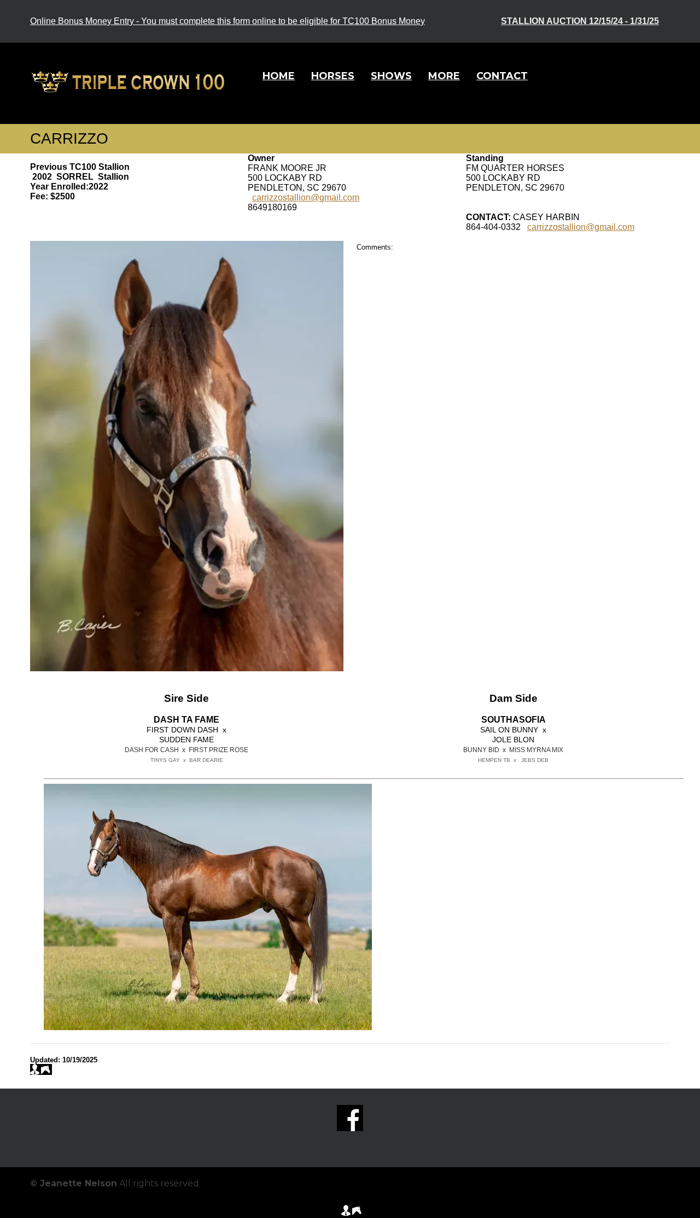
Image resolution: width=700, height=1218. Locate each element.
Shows (391, 76)
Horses (332, 76)
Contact (502, 76)
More (444, 76)
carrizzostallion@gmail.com (305, 197)
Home (278, 76)
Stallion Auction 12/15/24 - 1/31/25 (580, 21)
